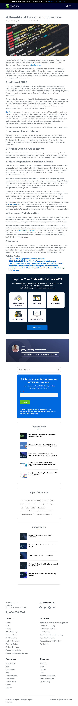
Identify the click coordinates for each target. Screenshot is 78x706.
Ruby (30, 504)
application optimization (28, 510)
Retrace (9, 623)
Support (9, 688)
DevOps (8, 112)
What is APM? (11, 663)
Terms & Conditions (47, 679)
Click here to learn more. (57, 1)
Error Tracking (45, 632)
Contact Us (54, 700)
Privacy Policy (45, 682)
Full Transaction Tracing (48, 629)
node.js (45, 500)
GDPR (42, 673)
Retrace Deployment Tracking (50, 641)
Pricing (8, 666)
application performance (45, 510)
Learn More (37, 328)
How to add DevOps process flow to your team (27, 259)
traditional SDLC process (27, 230)
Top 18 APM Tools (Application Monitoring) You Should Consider (33, 266)
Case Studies (10, 669)
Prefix (8, 626)
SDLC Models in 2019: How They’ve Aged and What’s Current (32, 261)
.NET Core (30, 500)
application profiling (27, 514)
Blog (7, 673)
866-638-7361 (17, 612)
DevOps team (36, 65)
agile (37, 504)
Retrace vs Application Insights (17, 653)
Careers (43, 669)
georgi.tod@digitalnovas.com (33, 350)
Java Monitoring (12, 635)
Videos (8, 685)
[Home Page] (12, 6)
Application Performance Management (54, 623)
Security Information (47, 676)
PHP (52, 500)
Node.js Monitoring (12, 641)
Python (23, 504)
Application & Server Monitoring (51, 635)
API (27, 507)
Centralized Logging (47, 626)
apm (33, 507)
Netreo (8, 629)
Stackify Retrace (14, 204)
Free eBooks (10, 679)
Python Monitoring (12, 647)
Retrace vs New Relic (13, 650)
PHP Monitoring (11, 638)
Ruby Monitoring (12, 644)
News (42, 666)
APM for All (41, 507)
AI (22, 507)
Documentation (11, 676)
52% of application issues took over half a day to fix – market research (36, 263)
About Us (43, 663)
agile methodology (47, 504)
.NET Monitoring (11, 632)
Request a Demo (66, 700)
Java (38, 500)
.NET (23, 500)
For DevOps (44, 644)
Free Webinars (11, 682)
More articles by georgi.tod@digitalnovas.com (40, 354)
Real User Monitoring (47, 638)
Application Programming (43, 514)
